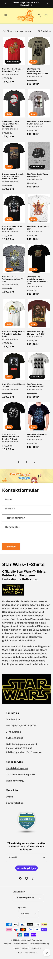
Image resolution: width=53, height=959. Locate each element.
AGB (17, 948)
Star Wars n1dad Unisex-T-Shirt (14, 385)
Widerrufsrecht (20, 943)
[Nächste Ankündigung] (47, 4)
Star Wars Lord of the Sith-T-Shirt (12, 227)
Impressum (36, 948)
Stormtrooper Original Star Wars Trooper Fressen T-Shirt (12, 176)
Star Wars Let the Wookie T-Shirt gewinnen (38, 122)
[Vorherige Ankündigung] (5, 4)
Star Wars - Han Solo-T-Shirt (38, 227)
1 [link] (18, 462)
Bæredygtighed (14, 803)
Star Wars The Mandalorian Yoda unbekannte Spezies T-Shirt (38, 280)
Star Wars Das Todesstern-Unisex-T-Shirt (12, 279)
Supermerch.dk (24, 940)
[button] (6, 15)
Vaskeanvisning (15, 781)
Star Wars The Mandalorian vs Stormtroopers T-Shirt (37, 71)
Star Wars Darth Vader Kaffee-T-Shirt (37, 175)
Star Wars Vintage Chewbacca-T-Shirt (36, 332)
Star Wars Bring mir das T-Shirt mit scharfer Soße (13, 333)
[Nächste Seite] (34, 462)
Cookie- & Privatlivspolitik (20, 774)
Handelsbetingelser (17, 768)
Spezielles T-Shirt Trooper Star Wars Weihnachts (10, 123)
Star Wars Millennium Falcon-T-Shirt (37, 435)
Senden (11, 546)
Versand (25, 948)
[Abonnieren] (43, 857)
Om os (9, 797)
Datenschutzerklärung (39, 943)
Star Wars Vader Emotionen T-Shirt (35, 385)
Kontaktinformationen (28, 953)
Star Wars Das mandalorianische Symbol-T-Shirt (10, 436)
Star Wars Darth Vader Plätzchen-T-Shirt (13, 70)
